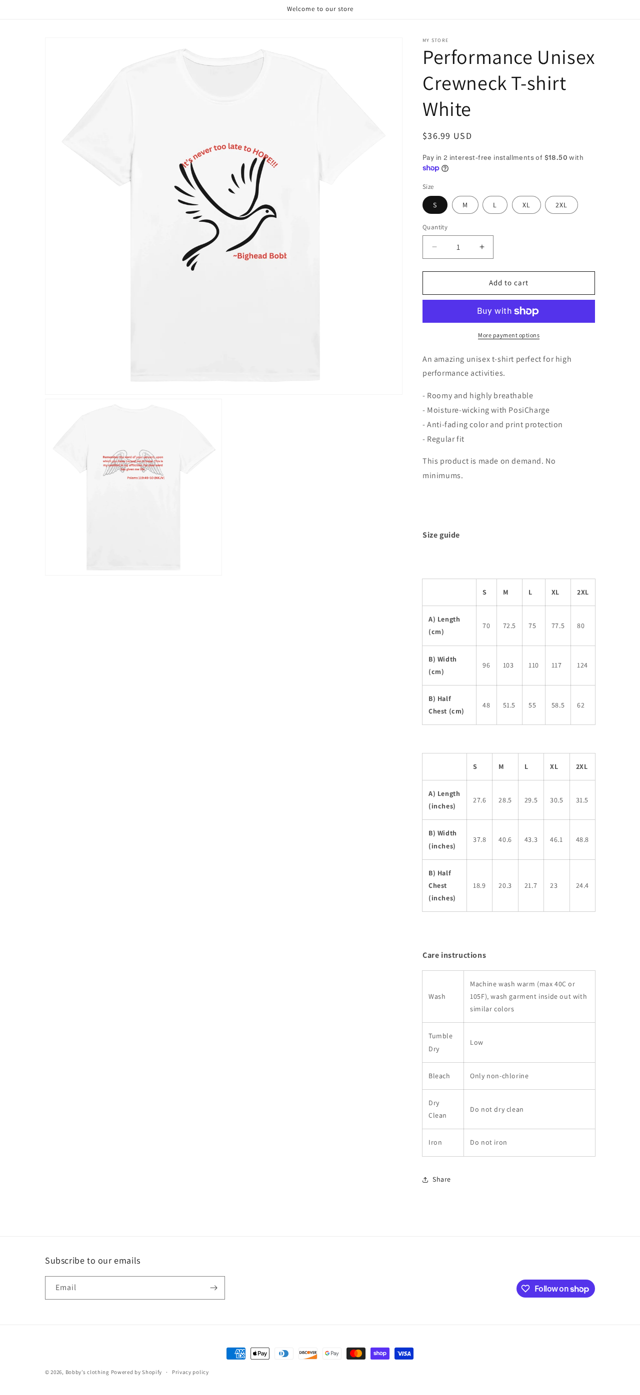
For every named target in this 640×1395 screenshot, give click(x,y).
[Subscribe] (213, 1288)
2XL (562, 204)
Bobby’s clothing (88, 1372)
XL (526, 204)
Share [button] (441, 1179)
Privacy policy (190, 1372)
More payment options (509, 335)
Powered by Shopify (136, 1372)
